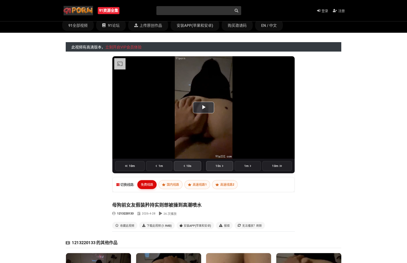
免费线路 (147, 184)
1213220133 (125, 213)
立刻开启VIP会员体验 (123, 47)
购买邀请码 (237, 25)
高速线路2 (227, 184)
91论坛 (113, 25)
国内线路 (172, 184)
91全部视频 (78, 25)
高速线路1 (199, 184)
